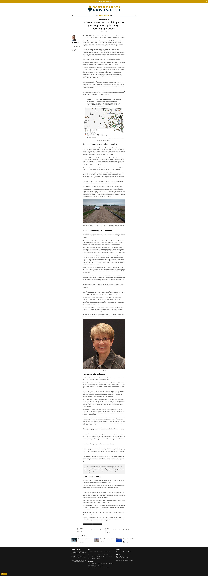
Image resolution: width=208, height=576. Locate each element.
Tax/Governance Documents (104, 567)
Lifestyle (94, 556)
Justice (89, 556)
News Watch (99, 556)
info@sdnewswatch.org (123, 557)
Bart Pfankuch (75, 42)
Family (101, 553)
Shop (95, 568)
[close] (207, 1)
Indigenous (108, 554)
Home (97, 15)
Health (103, 554)
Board (92, 565)
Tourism (98, 558)
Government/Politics (92, 554)
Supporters (90, 568)
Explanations (90, 553)
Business (95, 524)
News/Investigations (104, 19)
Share (111, 15)
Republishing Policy (99, 565)
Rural (100, 524)
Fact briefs (97, 553)
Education (101, 551)
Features (106, 553)
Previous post (80, 528)
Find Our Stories (104, 563)
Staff (89, 565)
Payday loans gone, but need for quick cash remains (89, 529)
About (99, 563)
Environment (107, 551)
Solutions (93, 558)
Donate (101, 15)
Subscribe (106, 15)
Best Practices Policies (92, 567)
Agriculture (90, 551)
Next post (107, 528)
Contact (111, 563)
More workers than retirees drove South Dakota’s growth (107, 539)
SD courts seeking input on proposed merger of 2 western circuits (84, 540)
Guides (99, 554)
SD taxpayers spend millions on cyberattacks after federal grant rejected (129, 540)
